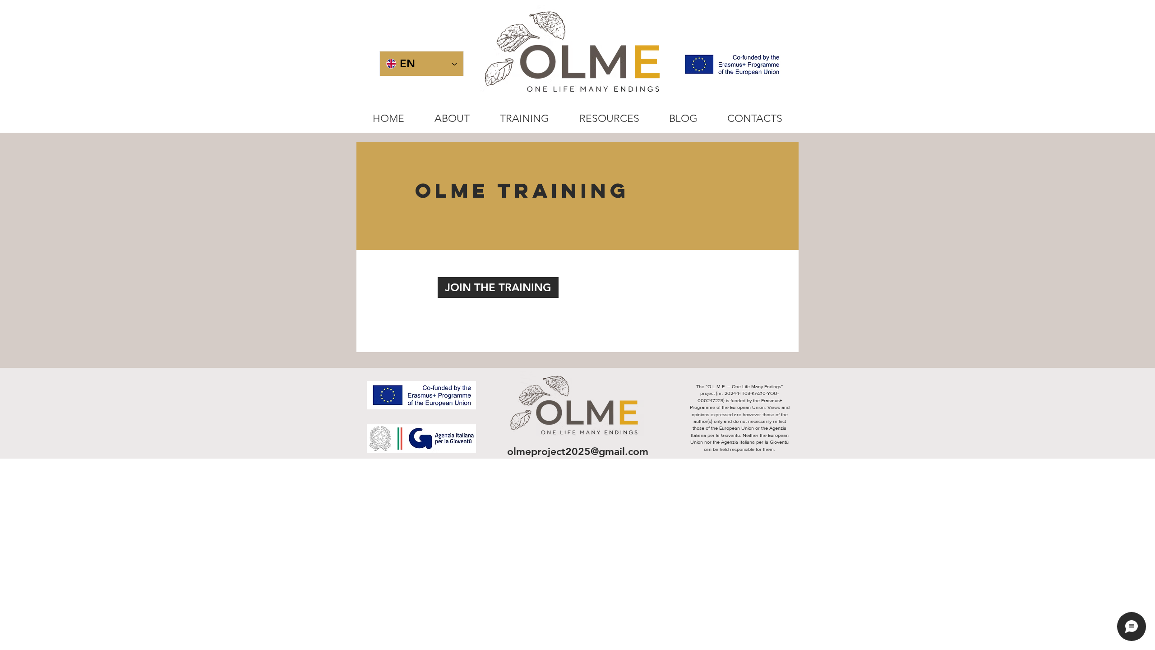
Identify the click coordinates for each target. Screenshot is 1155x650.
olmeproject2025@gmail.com (577, 451)
